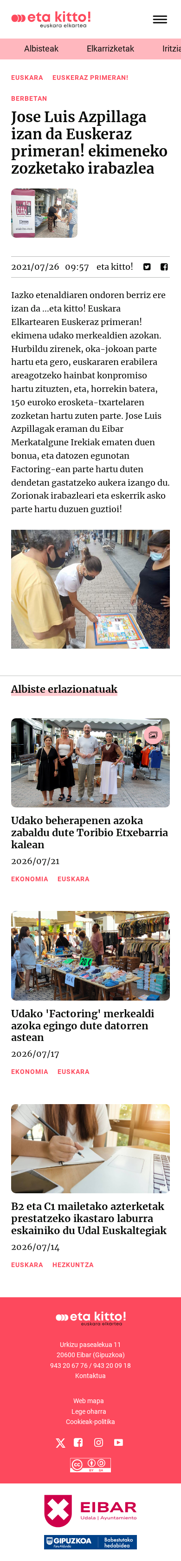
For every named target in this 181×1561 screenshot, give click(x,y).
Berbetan (29, 98)
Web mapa (88, 1401)
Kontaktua (90, 1375)
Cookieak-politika (90, 1421)
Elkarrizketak (110, 48)
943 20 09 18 (112, 1365)
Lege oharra (88, 1411)
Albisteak (41, 48)
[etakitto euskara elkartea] (50, 18)
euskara (27, 77)
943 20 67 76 (69, 1365)
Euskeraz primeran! (90, 77)
